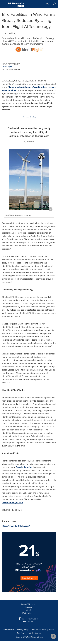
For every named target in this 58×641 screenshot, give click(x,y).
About (28, 610)
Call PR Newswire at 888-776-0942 (29, 620)
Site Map (20, 633)
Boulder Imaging (24, 467)
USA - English (8, 33)
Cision (33, 637)
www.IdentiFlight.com (12, 502)
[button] (29, 49)
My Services (27, 613)
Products (28, 607)
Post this (30, 141)
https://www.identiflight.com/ (16, 525)
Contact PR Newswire (29, 604)
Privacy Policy (22, 629)
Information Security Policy (43, 629)
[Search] (54, 4)
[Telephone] (47, 4)
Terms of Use (8, 629)
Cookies (38, 633)
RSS (29, 633)
